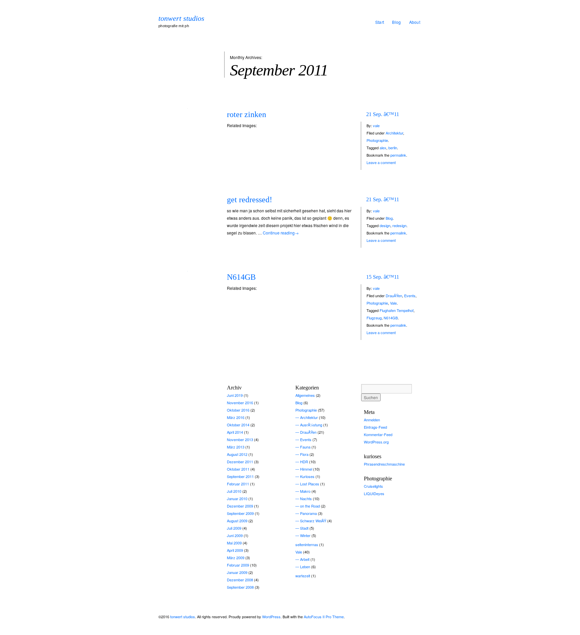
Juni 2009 (235, 535)
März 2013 (235, 446)
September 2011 (240, 476)
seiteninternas (306, 544)
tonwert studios (181, 18)
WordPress (271, 616)
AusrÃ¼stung (311, 424)
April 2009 (235, 550)
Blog (396, 22)
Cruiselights (373, 486)
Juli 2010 (234, 491)
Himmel (306, 469)
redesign (399, 225)
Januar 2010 (237, 498)
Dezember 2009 (240, 506)
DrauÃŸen (394, 295)
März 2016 (235, 417)
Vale (393, 303)
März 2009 (235, 557)
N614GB (241, 277)
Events (410, 295)
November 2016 (240, 402)
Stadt (304, 528)
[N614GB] (187, 270)
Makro (305, 491)
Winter (305, 535)
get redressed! (249, 199)
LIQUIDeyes (374, 493)
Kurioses (307, 476)
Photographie (377, 140)
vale (376, 125)
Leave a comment (381, 162)
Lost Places (309, 483)
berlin (392, 147)
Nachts (306, 498)
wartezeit (302, 575)
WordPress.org (376, 441)
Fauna (305, 446)
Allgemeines (305, 395)
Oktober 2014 (238, 424)
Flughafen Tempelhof (397, 310)
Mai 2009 (234, 542)
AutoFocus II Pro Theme (324, 616)
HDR (304, 461)
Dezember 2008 (240, 579)
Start (379, 22)
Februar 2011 (238, 483)
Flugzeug (374, 317)
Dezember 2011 (240, 461)
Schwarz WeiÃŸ (313, 520)
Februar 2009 (238, 565)
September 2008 (240, 587)
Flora (304, 454)
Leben (305, 566)
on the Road (310, 506)
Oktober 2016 (238, 410)
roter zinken (246, 114)
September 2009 (240, 513)
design (385, 225)
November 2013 (240, 439)
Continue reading (281, 232)
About (415, 22)
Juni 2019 (235, 395)
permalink (398, 155)
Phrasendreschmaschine (384, 464)
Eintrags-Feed (375, 427)
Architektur (394, 133)
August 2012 (237, 454)
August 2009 (237, 520)
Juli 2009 (234, 528)
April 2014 (235, 432)
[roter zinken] (187, 108)
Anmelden (372, 419)
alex (383, 147)
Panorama (308, 513)
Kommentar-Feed (378, 434)
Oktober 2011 (238, 469)
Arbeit (304, 559)
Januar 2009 (237, 572)
